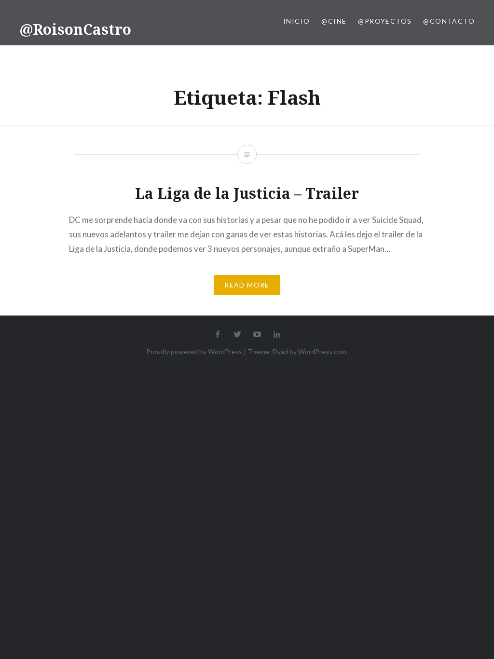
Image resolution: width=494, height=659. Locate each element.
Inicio (296, 21)
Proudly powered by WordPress (194, 351)
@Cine (333, 21)
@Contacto (449, 21)
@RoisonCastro (75, 29)
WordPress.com (322, 351)
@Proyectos (385, 21)
